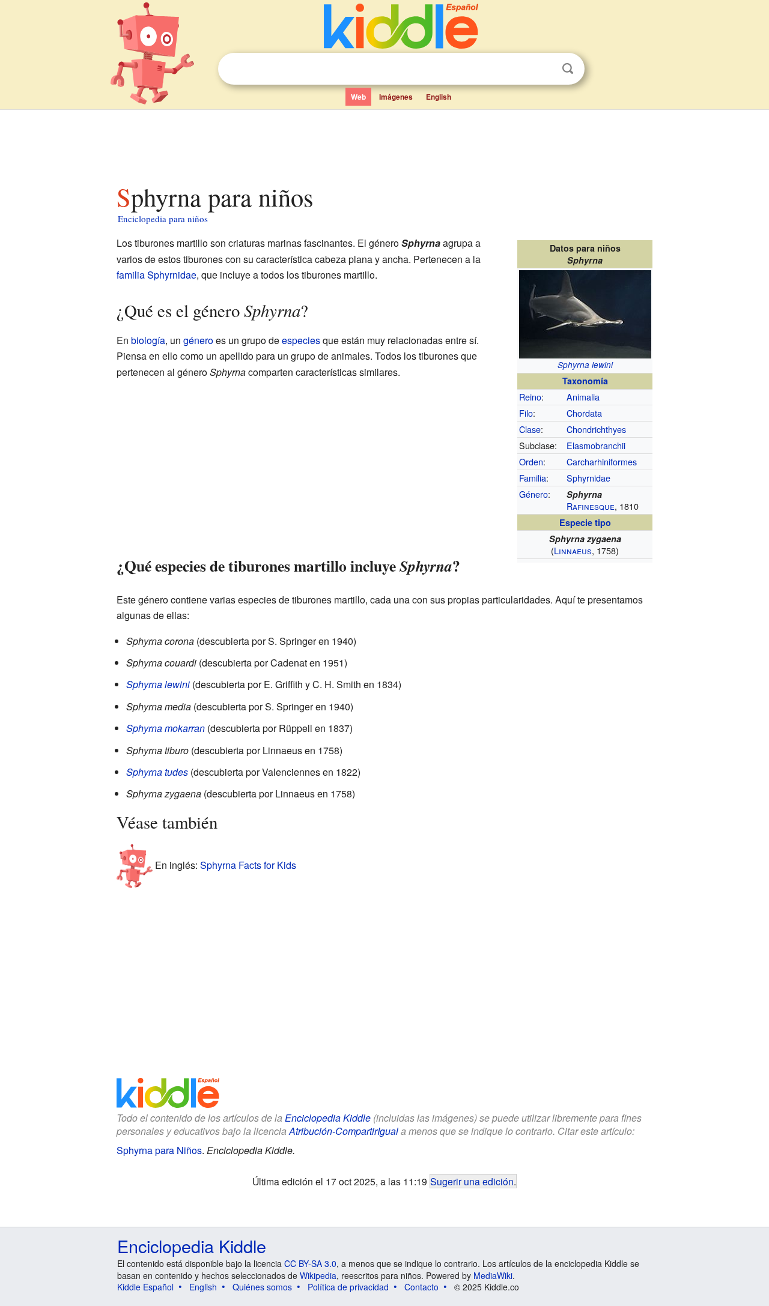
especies (301, 340)
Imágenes (396, 96)
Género (533, 494)
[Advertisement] (384, 143)
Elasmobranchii (596, 445)
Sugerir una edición (472, 1181)
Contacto (421, 1287)
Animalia (583, 396)
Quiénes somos (262, 1287)
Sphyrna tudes (157, 772)
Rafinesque (591, 506)
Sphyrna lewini (585, 364)
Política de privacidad (348, 1287)
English (438, 96)
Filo (526, 413)
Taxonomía (585, 381)
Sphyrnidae (588, 477)
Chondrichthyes (596, 429)
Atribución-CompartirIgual (343, 1131)
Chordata (584, 413)
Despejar (543, 69)
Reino (530, 396)
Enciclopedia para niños (163, 219)
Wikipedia (318, 1275)
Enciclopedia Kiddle (328, 1118)
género (198, 340)
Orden (531, 461)
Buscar (567, 68)
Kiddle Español (145, 1287)
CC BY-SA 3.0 (310, 1263)
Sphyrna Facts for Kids (248, 865)
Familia (532, 477)
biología (148, 340)
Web (358, 96)
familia (131, 275)
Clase (530, 429)
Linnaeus (573, 550)
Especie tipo (585, 522)
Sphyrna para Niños (159, 1150)
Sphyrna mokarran (165, 728)
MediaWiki (492, 1275)
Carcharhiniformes (602, 461)
